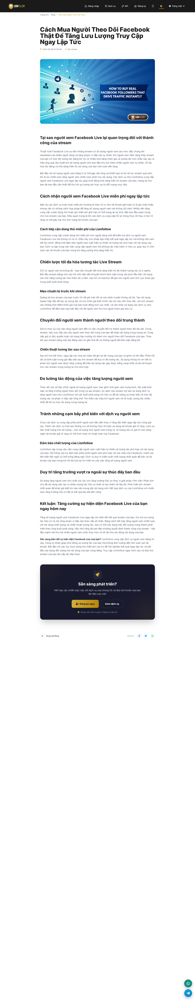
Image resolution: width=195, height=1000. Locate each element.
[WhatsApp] (188, 983)
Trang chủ (44, 15)
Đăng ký (141, 6)
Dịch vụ (112, 6)
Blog (53, 15)
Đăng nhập (93, 6)
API (126, 6)
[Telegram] (188, 993)
